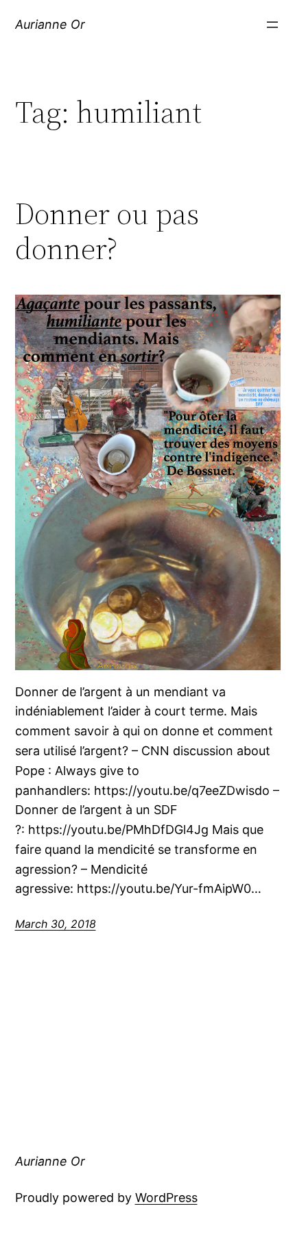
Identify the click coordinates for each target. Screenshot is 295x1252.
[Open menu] (272, 24)
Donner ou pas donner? (107, 231)
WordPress (166, 1197)
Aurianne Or (50, 24)
